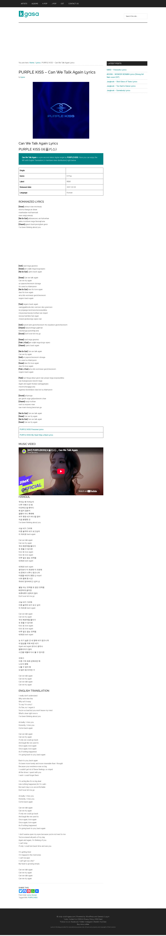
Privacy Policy (89, 919)
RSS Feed (98, 919)
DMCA (80, 919)
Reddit (96, 922)
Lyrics (29, 895)
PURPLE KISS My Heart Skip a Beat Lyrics (36, 435)
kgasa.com (71, 917)
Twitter (81, 922)
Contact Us (73, 919)
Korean (34, 895)
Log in (107, 917)
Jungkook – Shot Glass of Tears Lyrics (122, 82)
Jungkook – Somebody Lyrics (118, 90)
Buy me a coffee (83, 924)
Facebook (74, 922)
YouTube (103, 922)
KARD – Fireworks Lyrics (116, 70)
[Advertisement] (83, 40)
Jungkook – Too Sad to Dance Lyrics (121, 86)
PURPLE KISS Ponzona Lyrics (31, 429)
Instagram (89, 922)
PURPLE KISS (32, 897)
